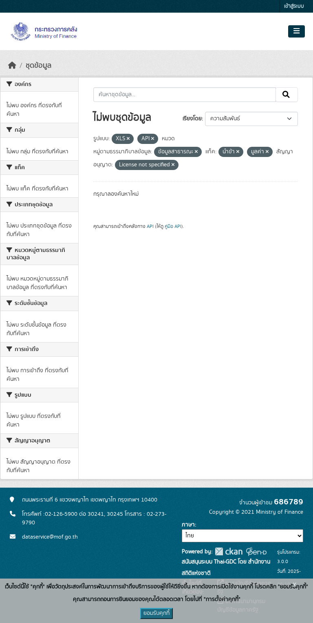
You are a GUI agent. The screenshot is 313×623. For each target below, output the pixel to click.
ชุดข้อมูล (38, 65)
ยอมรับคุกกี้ (156, 613)
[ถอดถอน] (128, 139)
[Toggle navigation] (296, 31)
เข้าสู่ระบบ (294, 6)
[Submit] (287, 94)
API (150, 226)
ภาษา (188, 525)
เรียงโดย (192, 119)
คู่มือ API (173, 226)
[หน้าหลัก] (12, 65)
